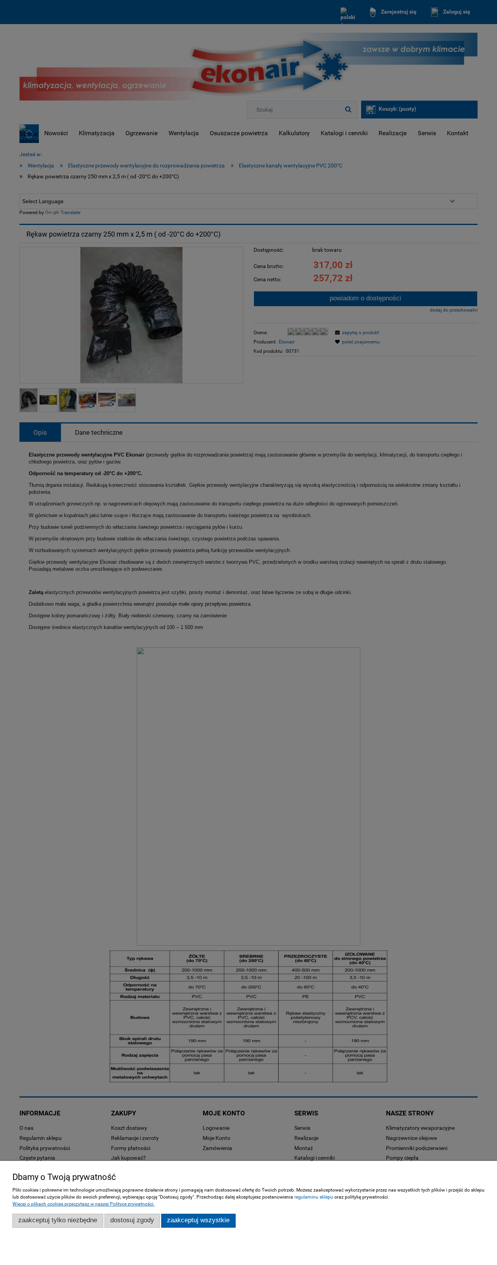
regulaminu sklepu (313, 1197)
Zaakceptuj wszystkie (198, 1220)
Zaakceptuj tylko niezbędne (57, 1220)
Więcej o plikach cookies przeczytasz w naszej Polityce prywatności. (83, 1204)
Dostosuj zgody (132, 1220)
